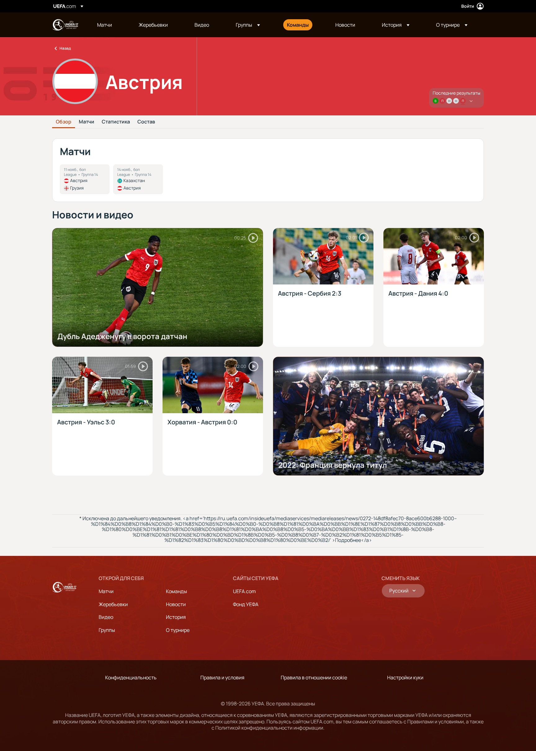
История (176, 617)
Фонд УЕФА (245, 604)
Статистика (116, 122)
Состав (146, 122)
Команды (176, 591)
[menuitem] (110, 25)
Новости (176, 604)
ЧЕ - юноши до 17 (65, 25)
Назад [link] (65, 48)
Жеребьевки (113, 604)
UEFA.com (244, 591)
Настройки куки (405, 677)
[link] (104, 25)
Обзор (63, 122)
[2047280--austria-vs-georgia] (84, 179)
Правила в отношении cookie (314, 677)
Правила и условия (222, 677)
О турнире (178, 630)
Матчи (86, 122)
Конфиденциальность (131, 677)
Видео (106, 617)
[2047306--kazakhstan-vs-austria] (138, 179)
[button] (248, 25)
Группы (107, 630)
